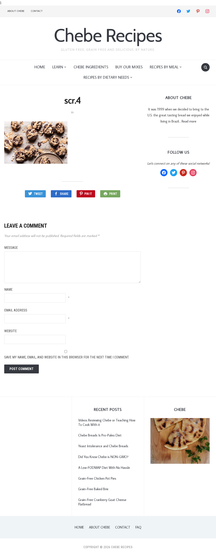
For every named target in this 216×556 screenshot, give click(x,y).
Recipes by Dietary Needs (106, 77)
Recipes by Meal (164, 67)
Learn (57, 67)
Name (8, 290)
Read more (189, 121)
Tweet (38, 193)
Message (11, 248)
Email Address (15, 310)
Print (113, 193)
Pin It (88, 193)
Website (10, 331)
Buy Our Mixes (129, 67)
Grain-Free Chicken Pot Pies (97, 478)
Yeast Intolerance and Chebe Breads (103, 446)
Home (39, 67)
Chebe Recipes (108, 35)
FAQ (138, 527)
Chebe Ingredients (91, 67)
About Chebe (15, 10)
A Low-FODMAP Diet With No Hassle (104, 467)
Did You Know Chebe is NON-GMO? (103, 457)
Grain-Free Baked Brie (93, 489)
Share (64, 193)
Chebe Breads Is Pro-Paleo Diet (100, 435)
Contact (37, 10)
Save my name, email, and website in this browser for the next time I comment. (66, 357)
